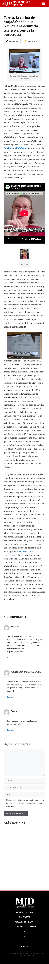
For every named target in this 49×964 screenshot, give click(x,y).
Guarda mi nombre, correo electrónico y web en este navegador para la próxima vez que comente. (25, 803)
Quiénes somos (24, 912)
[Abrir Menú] (43, 3)
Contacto (24, 917)
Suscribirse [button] (30, 41)
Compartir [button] (14, 41)
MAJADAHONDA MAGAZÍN (21, 3)
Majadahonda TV (24, 922)
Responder (10, 658)
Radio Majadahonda (24, 927)
